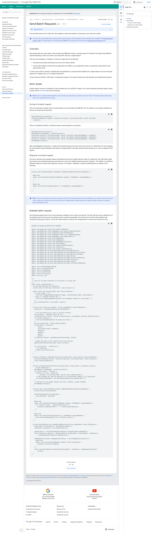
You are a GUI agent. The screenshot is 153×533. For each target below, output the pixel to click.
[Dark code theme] (111, 114)
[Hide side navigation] (21, 530)
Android (48, 522)
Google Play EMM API (31, 2)
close (150, 7)
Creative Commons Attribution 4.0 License (74, 475)
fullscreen (147, 7)
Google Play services (47, 19)
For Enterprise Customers (33, 509)
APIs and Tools (61, 509)
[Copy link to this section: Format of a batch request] (53, 104)
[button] (71, 29)
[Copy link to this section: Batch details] (44, 84)
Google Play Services (62, 512)
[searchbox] (12, 12)
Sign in (149, 2)
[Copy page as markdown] (64, 24)
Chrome (56, 522)
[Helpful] (109, 19)
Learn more (77, 13)
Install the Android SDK (94, 509)
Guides (11, 6)
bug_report (144, 7)
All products (98, 522)
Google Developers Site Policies (48, 477)
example (42, 91)
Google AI (89, 522)
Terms (28, 529)
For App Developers (31, 512)
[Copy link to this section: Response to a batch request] (55, 156)
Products (37, 19)
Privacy (33, 529)
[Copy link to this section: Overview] (40, 49)
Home (4, 6)
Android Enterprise (10, 2)
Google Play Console (62, 515)
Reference (19, 6)
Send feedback (106, 24)
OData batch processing (94, 40)
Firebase (64, 522)
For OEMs (28, 515)
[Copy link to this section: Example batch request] (53, 211)
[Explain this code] (108, 114)
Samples (28, 6)
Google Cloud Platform (76, 522)
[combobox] (122, 2)
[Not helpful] (111, 19)
